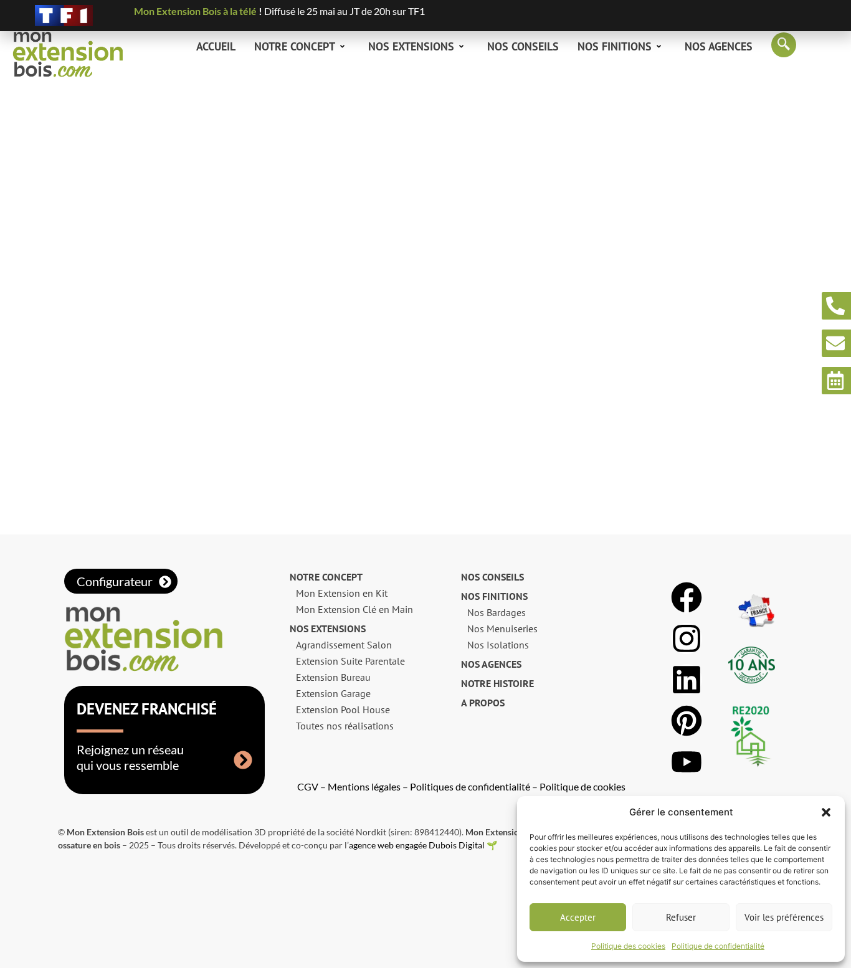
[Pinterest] (686, 720)
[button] (826, 812)
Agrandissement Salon (344, 644)
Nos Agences (719, 46)
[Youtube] (686, 761)
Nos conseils (523, 46)
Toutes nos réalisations (345, 725)
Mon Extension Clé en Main (354, 609)
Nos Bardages (496, 612)
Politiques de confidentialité (470, 786)
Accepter (578, 917)
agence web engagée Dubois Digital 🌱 (423, 845)
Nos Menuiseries (502, 628)
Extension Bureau (333, 677)
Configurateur (115, 581)
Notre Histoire (497, 683)
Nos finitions (615, 46)
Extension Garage (333, 693)
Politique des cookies (628, 946)
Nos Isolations (498, 644)
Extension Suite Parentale (350, 661)
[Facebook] (686, 597)
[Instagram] (686, 638)
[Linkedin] (686, 679)
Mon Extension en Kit (341, 593)
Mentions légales (364, 786)
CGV (307, 786)
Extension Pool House (343, 709)
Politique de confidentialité (718, 946)
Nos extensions (411, 46)
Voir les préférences (784, 917)
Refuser (681, 917)
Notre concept (294, 46)
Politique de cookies (582, 786)
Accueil (215, 46)
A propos (483, 702)
